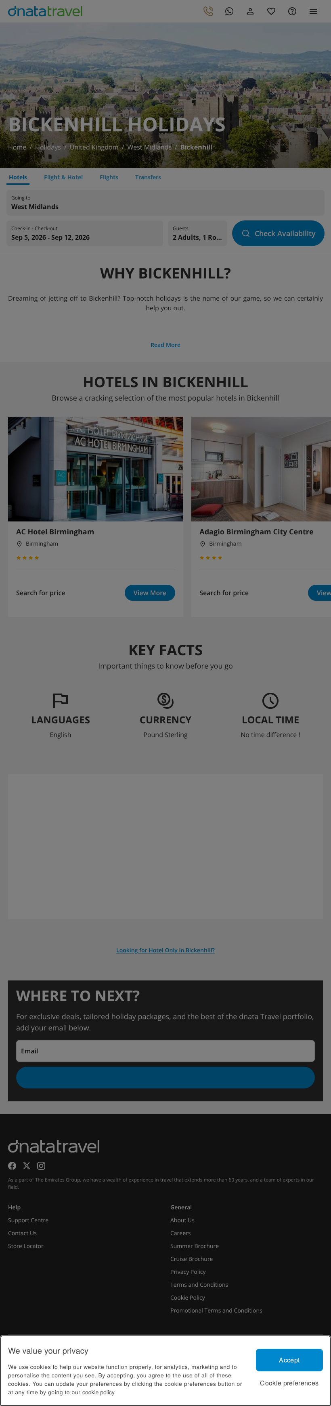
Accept (289, 1359)
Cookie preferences (289, 1382)
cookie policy (98, 1392)
